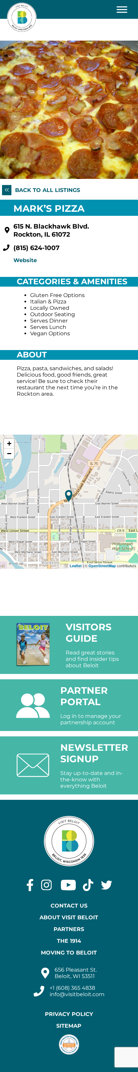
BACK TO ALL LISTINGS (46, 190)
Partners (69, 929)
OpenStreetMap (102, 565)
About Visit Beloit (69, 917)
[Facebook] (30, 885)
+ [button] (9, 443)
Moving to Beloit (69, 952)
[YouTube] (68, 885)
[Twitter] (107, 885)
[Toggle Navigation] (122, 9)
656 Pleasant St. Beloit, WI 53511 (76, 973)
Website (25, 260)
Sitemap (68, 1026)
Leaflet (76, 565)
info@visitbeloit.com (77, 994)
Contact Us (69, 906)
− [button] (9, 453)
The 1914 (69, 941)
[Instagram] (46, 885)
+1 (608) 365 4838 (72, 988)
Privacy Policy (69, 1014)
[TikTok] (88, 885)
